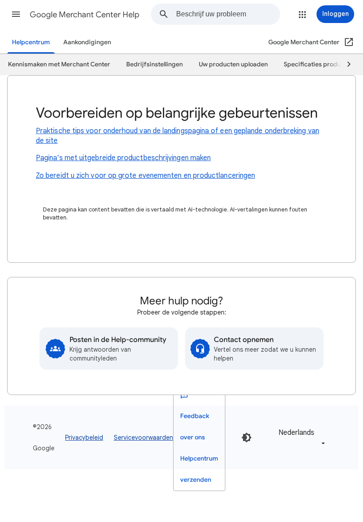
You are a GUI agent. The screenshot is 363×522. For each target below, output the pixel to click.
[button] (16, 14)
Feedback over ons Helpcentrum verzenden (199, 448)
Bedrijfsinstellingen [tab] (154, 64)
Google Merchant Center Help (84, 14)
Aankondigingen (87, 42)
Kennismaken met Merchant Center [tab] (59, 64)
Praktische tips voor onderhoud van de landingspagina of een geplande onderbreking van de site (177, 136)
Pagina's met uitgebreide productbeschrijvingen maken (123, 158)
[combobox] (228, 14)
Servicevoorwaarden (143, 437)
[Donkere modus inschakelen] (246, 437)
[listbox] (300, 437)
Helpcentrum (31, 42)
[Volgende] (345, 64)
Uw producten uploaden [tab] (233, 64)
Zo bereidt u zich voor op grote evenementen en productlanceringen (145, 175)
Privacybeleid (84, 437)
